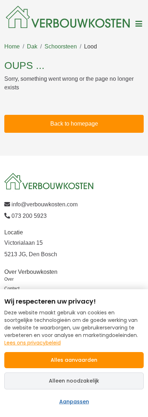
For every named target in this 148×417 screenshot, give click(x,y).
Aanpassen (74, 401)
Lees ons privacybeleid (32, 342)
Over (9, 279)
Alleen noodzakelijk (74, 380)
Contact (11, 288)
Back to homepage (74, 124)
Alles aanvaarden (74, 360)
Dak (32, 46)
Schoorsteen (61, 46)
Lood (90, 46)
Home (12, 46)
